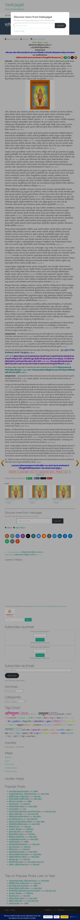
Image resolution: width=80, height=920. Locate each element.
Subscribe (60, 25)
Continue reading (19, 31)
